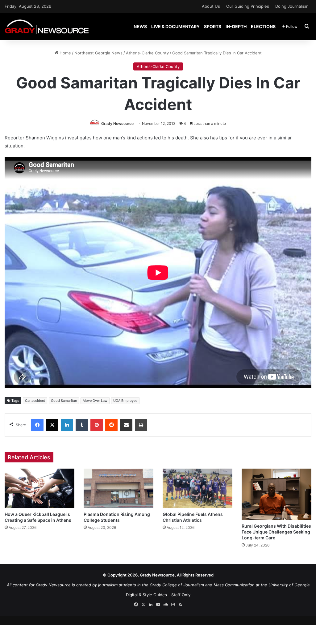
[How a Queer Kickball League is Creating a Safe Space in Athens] (39, 488)
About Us (211, 6)
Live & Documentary (175, 26)
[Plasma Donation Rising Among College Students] (118, 488)
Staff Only (180, 594)
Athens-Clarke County (147, 52)
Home (64, 52)
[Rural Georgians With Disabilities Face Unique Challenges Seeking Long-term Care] (276, 494)
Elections (263, 26)
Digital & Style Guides (146, 594)
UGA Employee (125, 400)
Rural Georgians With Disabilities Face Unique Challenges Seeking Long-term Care (276, 531)
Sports (212, 26)
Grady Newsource (117, 123)
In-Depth (236, 26)
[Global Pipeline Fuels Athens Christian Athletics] (197, 488)
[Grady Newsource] (47, 26)
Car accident (35, 400)
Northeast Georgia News (98, 52)
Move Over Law (95, 400)
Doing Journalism (291, 6)
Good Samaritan (64, 400)
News (140, 26)
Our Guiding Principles (247, 6)
